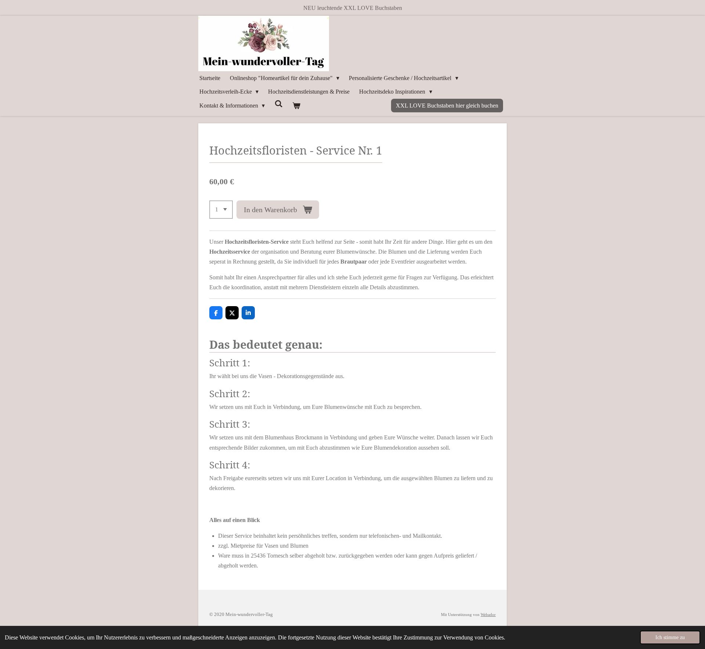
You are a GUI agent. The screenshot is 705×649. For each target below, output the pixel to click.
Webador (488, 614)
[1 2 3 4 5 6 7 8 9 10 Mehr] (221, 209)
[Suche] (278, 104)
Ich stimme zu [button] (670, 637)
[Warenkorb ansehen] (296, 105)
